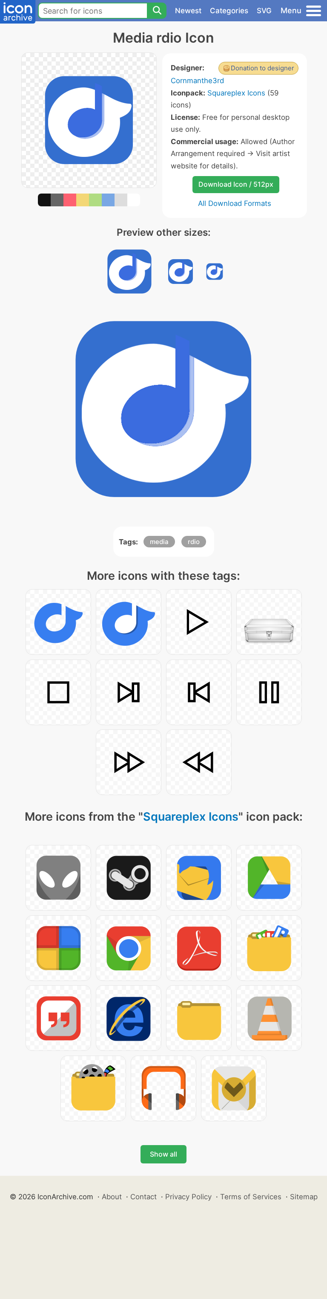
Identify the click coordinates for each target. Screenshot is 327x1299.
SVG (264, 10)
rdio (194, 542)
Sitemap (304, 1196)
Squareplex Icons (236, 93)
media (159, 542)
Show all (163, 1154)
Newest (188, 10)
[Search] (156, 11)
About (112, 1196)
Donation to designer (262, 68)
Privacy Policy (188, 1196)
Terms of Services (250, 1196)
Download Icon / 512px (235, 184)
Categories (229, 10)
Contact (143, 1196)
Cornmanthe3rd (197, 80)
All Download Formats (234, 203)
